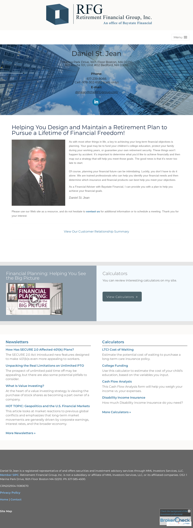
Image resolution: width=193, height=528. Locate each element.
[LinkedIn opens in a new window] (96, 102)
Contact (16, 499)
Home (4, 499)
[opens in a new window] (34, 299)
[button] (180, 37)
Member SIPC (9, 475)
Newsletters (17, 342)
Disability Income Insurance (123, 397)
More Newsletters (21, 433)
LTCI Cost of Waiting (118, 349)
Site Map (6, 511)
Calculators (113, 342)
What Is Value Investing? (25, 386)
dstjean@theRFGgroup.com (96, 92)
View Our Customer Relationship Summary (96, 231)
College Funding (115, 365)
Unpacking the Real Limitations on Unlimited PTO (45, 365)
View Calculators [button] (120, 297)
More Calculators (116, 412)
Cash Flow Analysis (117, 381)
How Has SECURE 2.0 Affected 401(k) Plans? (40, 349)
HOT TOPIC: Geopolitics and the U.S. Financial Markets (48, 406)
